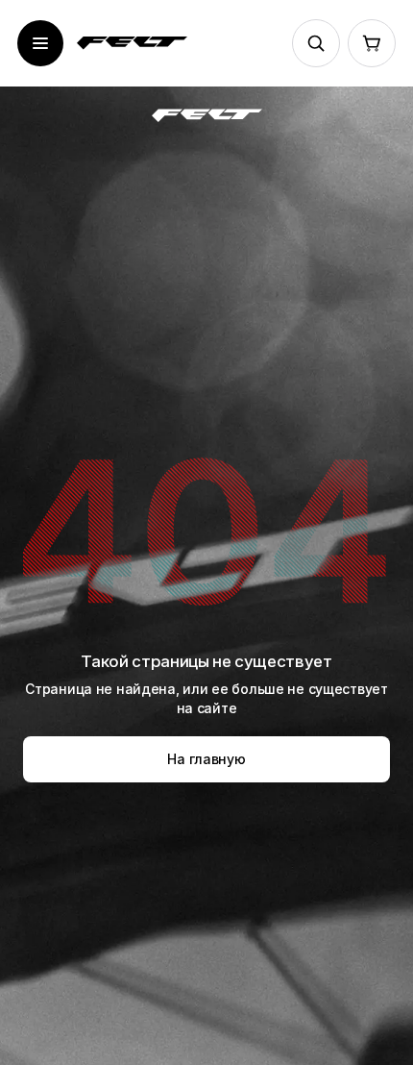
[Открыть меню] (40, 43)
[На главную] (132, 43)
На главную (206, 759)
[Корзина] (372, 43)
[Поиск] (316, 43)
